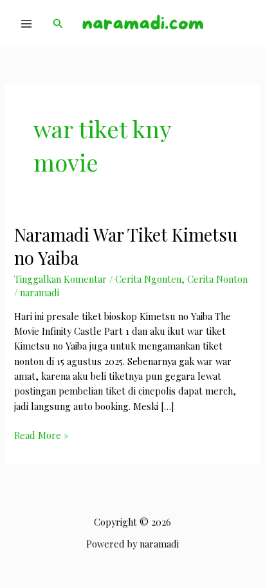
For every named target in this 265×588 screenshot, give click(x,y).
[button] (58, 23)
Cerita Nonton (217, 278)
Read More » (41, 435)
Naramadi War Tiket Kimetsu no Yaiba (125, 245)
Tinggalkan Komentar (60, 278)
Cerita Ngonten (148, 278)
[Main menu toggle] (26, 23)
